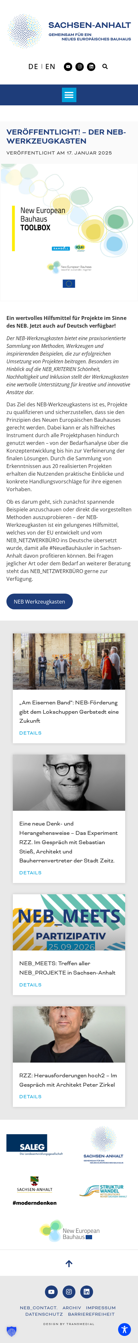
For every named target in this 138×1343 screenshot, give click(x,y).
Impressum (101, 1308)
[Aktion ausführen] (69, 31)
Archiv (72, 1308)
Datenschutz (44, 1314)
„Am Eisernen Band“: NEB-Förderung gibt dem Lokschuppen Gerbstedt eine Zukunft (69, 712)
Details (30, 733)
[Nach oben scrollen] (69, 1263)
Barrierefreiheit (91, 1314)
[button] (105, 66)
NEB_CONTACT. (39, 1308)
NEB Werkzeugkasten (39, 601)
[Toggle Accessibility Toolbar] (124, 1329)
